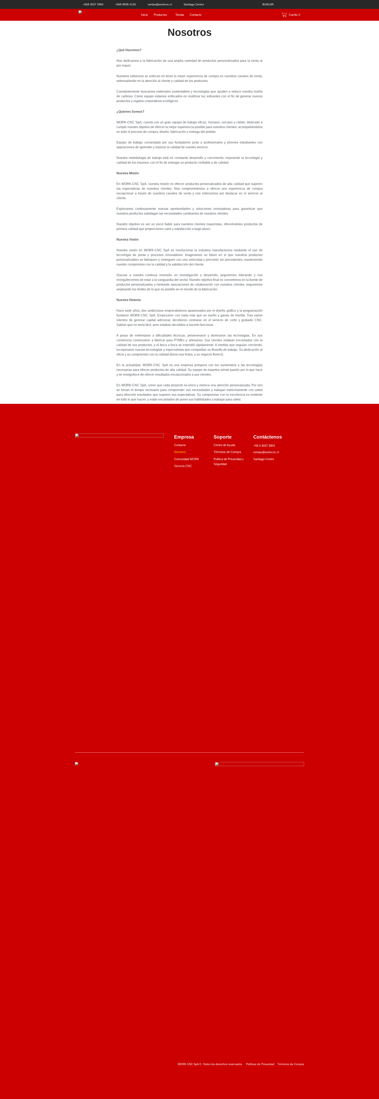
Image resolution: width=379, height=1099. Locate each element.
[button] (266, 4)
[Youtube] (98, 744)
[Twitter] (108, 744)
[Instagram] (87, 744)
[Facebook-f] (77, 744)
